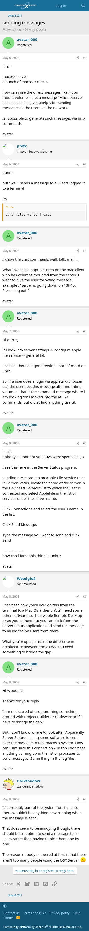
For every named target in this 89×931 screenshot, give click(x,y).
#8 (85, 799)
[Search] (83, 5)
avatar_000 (14, 29)
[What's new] (73, 5)
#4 (85, 331)
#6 (85, 596)
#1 (85, 58)
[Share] (78, 58)
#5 (85, 443)
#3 (85, 251)
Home (8, 917)
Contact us (11, 913)
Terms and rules (34, 913)
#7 (85, 682)
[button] (5, 906)
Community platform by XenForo (42, 927)
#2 (85, 164)
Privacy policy (60, 913)
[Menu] (7, 6)
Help (76, 913)
